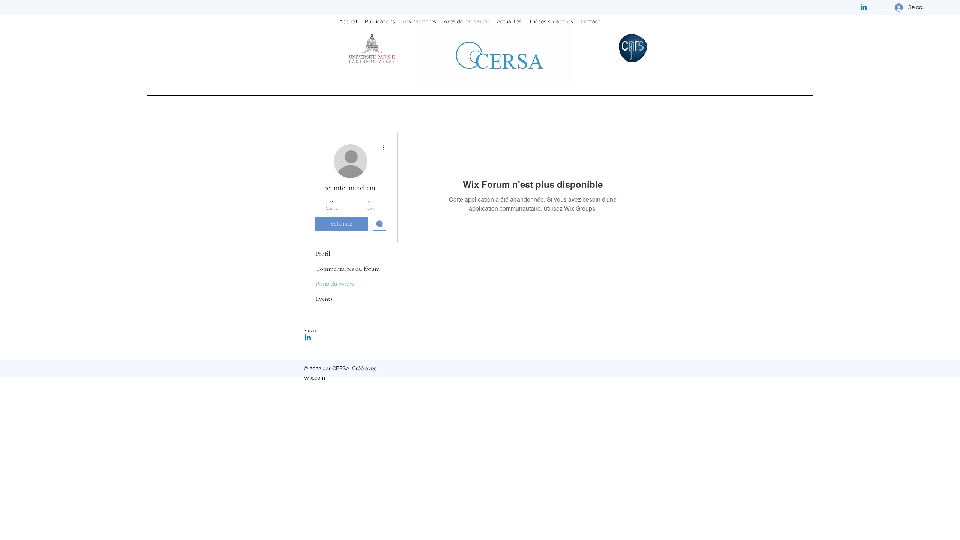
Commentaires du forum (347, 268)
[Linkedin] (863, 7)
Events (324, 298)
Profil (322, 253)
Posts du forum (335, 283)
